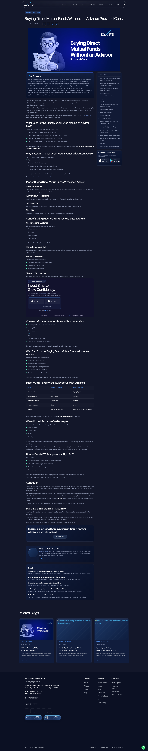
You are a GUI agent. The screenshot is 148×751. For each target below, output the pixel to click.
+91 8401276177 (32, 698)
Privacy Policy (104, 747)
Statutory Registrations (32, 682)
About (75, 4)
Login (117, 4)
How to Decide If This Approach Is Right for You (110, 139)
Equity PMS (101, 693)
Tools (83, 4)
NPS (99, 689)
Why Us (86, 686)
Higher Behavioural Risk (106, 112)
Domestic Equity (103, 696)
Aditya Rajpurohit (43, 551)
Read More (24, 660)
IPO (99, 699)
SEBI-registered (41, 293)
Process (92, 4)
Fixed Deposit (116, 683)
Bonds (100, 686)
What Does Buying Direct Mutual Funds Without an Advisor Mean (110, 79)
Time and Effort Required (106, 118)
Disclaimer (93, 747)
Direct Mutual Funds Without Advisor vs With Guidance (109, 131)
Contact (101, 4)
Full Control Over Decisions (107, 96)
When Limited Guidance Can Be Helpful (110, 135)
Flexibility (102, 101)
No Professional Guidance (106, 109)
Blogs (110, 4)
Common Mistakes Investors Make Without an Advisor (109, 122)
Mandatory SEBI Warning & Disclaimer (109, 146)
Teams (86, 689)
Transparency (103, 99)
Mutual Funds (102, 683)
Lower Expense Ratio (105, 93)
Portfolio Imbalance (105, 115)
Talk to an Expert (60, 536)
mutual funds (87, 115)
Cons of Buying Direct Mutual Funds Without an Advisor (109, 105)
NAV (29, 333)
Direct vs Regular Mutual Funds (41, 177)
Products (64, 4)
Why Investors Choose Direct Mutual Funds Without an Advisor (109, 84)
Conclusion (103, 143)
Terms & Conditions (117, 747)
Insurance (101, 706)
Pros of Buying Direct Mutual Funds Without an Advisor (109, 89)
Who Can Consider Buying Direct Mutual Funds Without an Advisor (108, 127)
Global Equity (102, 703)
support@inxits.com (31, 704)
